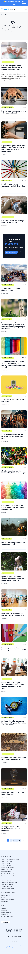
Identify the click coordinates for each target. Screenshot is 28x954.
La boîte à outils (6, 142)
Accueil (2, 14)
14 (19, 840)
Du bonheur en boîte (7, 62)
